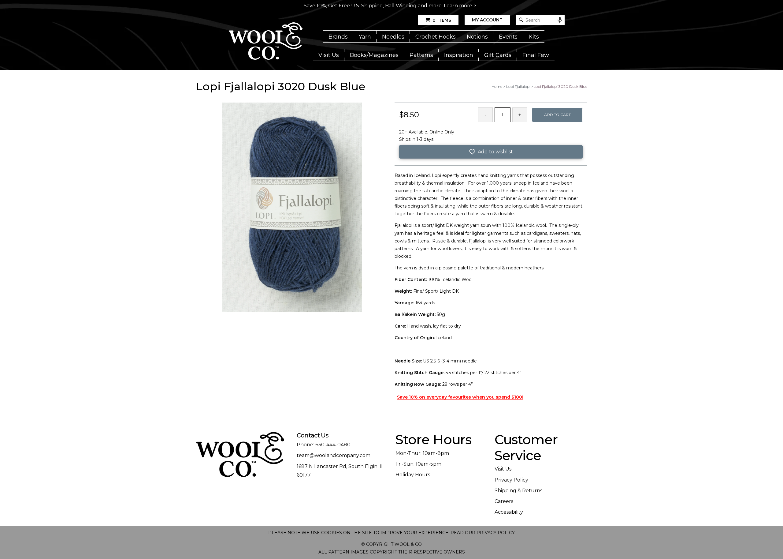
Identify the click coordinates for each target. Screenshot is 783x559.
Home (497, 86)
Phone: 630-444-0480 (324, 445)
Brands (338, 36)
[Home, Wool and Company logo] (265, 41)
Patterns (421, 55)
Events (508, 36)
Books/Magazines (374, 55)
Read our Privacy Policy (483, 532)
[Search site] (521, 20)
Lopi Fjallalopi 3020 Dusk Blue (560, 86)
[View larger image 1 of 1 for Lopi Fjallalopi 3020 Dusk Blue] (292, 208)
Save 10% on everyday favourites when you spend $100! (460, 397)
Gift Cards (497, 55)
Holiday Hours (412, 475)
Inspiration (458, 55)
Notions (477, 36)
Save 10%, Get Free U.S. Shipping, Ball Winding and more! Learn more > (390, 6)
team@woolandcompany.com (333, 455)
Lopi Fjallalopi (518, 86)
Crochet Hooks (435, 36)
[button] (491, 152)
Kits (534, 36)
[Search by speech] (559, 19)
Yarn (365, 36)
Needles (393, 36)
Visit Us (328, 55)
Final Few (535, 55)
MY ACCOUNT (487, 20)
